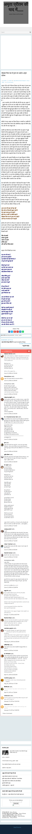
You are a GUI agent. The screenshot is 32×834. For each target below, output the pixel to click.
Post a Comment (7, 713)
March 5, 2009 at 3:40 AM (11, 650)
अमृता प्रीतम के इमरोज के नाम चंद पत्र (9, 776)
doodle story (5, 817)
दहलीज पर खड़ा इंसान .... (7, 767)
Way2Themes (17, 827)
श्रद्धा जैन (6, 590)
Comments (9, 82)
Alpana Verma (8, 354)
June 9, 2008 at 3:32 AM (10, 394)
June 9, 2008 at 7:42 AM (10, 541)
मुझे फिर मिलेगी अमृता (6, 783)
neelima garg (8, 678)
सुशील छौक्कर (7, 454)
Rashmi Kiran (8, 618)
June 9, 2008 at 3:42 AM (10, 439)
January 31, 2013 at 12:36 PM (11, 710)
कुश (5, 442)
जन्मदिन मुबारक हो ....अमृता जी (8, 785)
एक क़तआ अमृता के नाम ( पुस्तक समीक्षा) (10, 813)
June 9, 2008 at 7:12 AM (10, 526)
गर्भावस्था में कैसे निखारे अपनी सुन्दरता (9, 816)
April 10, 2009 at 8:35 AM (10, 674)
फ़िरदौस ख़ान (6, 686)
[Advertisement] (16, 52)
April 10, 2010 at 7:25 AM (10, 692)
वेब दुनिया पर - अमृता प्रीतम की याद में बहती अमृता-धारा (13, 794)
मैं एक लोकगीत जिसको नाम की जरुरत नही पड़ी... (11, 764)
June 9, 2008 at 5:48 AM (10, 462)
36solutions (7, 376)
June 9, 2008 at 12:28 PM (11, 587)
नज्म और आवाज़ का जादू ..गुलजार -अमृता (10, 760)
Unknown (7, 695)
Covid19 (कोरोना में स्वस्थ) (8, 815)
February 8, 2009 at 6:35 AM (11, 641)
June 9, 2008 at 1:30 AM (10, 373)
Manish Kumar (8, 553)
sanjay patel (7, 529)
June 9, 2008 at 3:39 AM (10, 413)
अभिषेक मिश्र (6, 644)
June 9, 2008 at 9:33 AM (10, 549)
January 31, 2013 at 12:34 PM (11, 701)
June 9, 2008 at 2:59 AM (10, 380)
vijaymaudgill (8, 397)
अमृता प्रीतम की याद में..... (16, 7)
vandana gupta (8, 628)
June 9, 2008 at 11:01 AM (10, 557)
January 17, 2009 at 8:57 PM (11, 614)
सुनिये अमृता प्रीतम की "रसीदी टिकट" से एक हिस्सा (12, 778)
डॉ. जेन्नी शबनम (7, 653)
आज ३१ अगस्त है (5, 757)
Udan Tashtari (8, 544)
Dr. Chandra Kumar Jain (11, 417)
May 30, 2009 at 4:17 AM (10, 683)
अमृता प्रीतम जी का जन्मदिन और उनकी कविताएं (11, 780)
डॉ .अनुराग (6, 465)
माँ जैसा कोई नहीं (5, 812)
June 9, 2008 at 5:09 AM (10, 451)
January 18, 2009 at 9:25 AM (11, 625)
